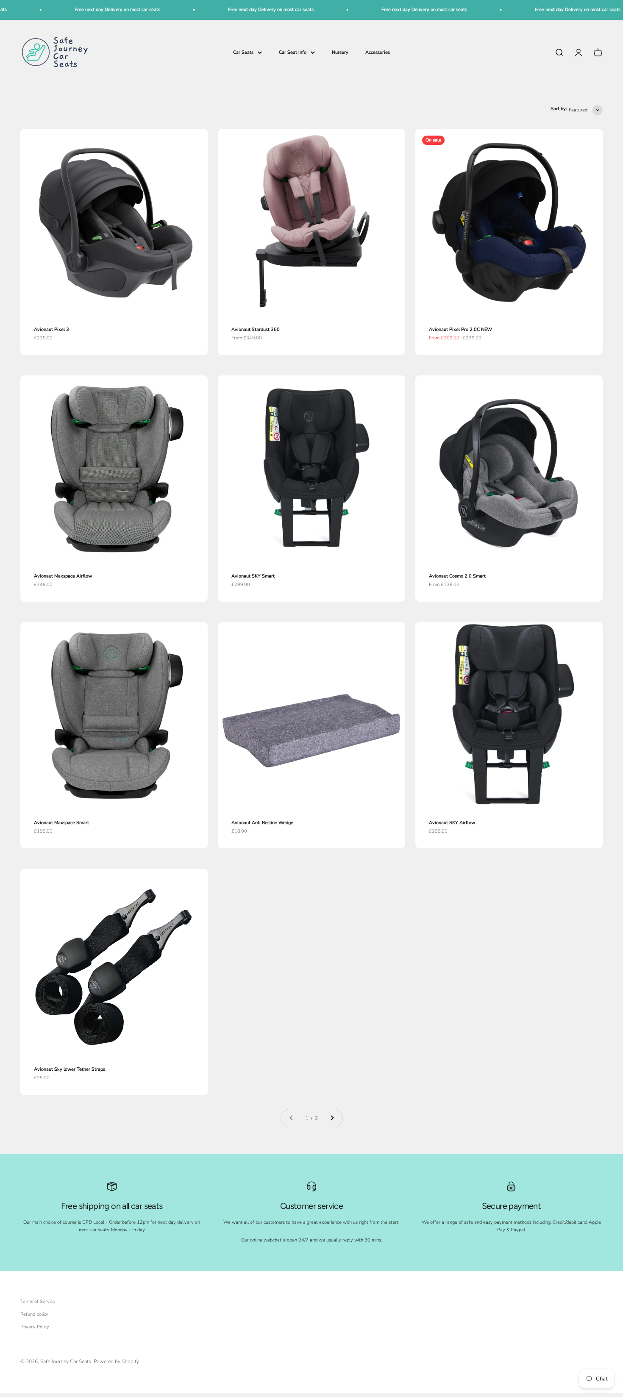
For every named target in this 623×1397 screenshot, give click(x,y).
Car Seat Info (292, 52)
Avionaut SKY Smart (253, 576)
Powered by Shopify (116, 1361)
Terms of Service (37, 1301)
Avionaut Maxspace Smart (61, 822)
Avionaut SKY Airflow (452, 822)
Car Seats (243, 52)
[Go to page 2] (331, 1118)
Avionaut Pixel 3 (51, 329)
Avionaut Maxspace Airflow (63, 576)
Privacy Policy (34, 1327)
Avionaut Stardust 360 (255, 329)
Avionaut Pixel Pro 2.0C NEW (460, 329)
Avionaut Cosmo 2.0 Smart (457, 576)
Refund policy (34, 1314)
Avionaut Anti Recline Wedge (262, 822)
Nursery (340, 52)
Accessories (377, 52)
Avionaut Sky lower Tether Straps (69, 1069)
